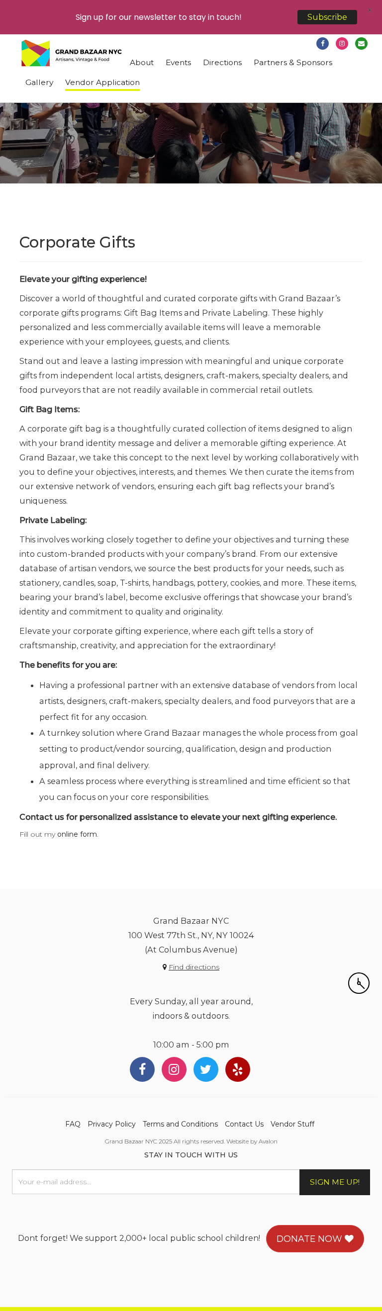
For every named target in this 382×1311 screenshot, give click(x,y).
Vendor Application (102, 82)
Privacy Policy (112, 1124)
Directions (222, 62)
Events (178, 62)
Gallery (39, 82)
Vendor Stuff (292, 1124)
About (142, 62)
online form (77, 834)
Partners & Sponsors (293, 62)
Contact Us (244, 1124)
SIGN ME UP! (335, 1182)
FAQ (73, 1124)
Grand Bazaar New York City (71, 53)
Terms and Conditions (180, 1124)
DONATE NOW (311, 1238)
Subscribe (327, 17)
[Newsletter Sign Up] (361, 43)
